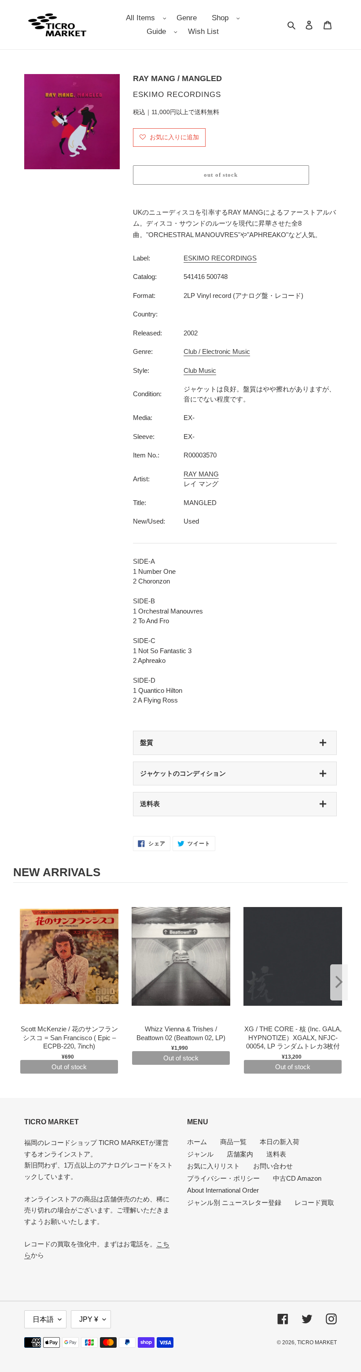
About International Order (223, 1190)
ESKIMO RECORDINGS (220, 258)
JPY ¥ (88, 1319)
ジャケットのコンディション (183, 773)
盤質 (146, 742)
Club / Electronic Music (217, 351)
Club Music (200, 370)
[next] (339, 982)
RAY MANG (201, 474)
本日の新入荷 (279, 1141)
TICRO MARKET (317, 1342)
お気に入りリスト (213, 1166)
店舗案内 (240, 1154)
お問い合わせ (273, 1166)
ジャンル (200, 1154)
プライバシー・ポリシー (223, 1178)
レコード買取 (314, 1202)
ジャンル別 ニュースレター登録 (234, 1202)
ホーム (197, 1141)
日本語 (43, 1319)
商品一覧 (233, 1141)
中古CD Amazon (297, 1178)
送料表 (150, 803)
